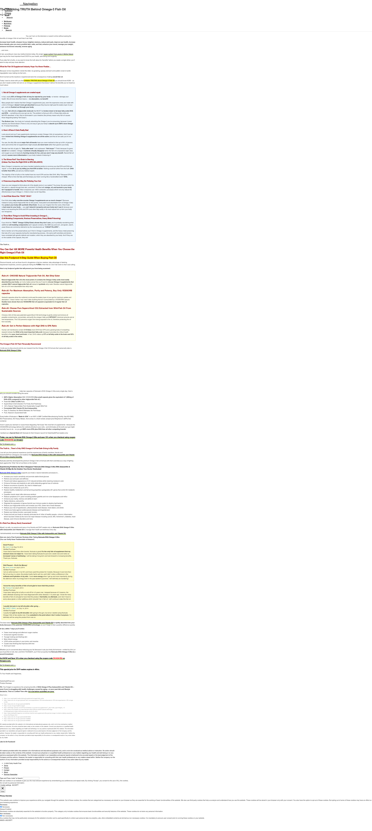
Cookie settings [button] (5, 785)
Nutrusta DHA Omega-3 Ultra (10, 350)
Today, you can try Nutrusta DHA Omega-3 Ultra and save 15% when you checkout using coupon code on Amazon (37, 438)
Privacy (6, 768)
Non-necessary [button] (5, 813)
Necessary (6, 807)
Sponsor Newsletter (10, 774)
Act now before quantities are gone (41, 691)
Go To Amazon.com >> (8, 444)
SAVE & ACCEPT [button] (6, 820)
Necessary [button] (3, 804)
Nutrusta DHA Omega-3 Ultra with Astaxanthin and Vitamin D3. (43, 533)
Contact (6, 770)
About (6, 772)
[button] (29, 3)
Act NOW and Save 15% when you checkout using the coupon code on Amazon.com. (32, 659)
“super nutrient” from (58, 54)
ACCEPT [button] (15, 785)
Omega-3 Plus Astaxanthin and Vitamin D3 (37, 623)
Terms (6, 765)
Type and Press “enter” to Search (11, 778)
